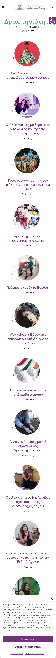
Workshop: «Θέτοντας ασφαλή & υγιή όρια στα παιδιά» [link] (28, 339)
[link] (52, 20)
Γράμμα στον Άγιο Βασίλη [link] (28, 287)
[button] (51, 598)
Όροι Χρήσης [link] (17, 654)
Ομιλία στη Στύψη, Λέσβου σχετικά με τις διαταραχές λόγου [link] (28, 502)
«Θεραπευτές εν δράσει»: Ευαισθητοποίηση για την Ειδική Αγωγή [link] (28, 558)
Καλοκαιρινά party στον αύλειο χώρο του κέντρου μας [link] (28, 185)
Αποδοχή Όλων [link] (28, 639)
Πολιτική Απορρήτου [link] (34, 654)
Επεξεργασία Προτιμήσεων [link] (28, 647)
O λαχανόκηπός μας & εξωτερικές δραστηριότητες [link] (28, 446)
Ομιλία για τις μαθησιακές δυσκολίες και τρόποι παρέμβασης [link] (28, 129)
